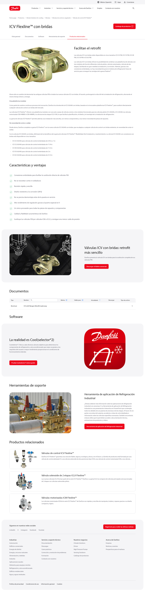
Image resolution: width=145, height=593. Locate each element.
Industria (12, 559)
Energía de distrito (15, 549)
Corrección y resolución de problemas (54, 552)
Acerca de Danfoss (112, 540)
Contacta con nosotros (49, 559)
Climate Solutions (79, 543)
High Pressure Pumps (80, 549)
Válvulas (47, 18)
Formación (45, 556)
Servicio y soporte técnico (51, 540)
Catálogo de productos (81, 556)
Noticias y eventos (112, 546)
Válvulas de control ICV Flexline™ (82, 18)
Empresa (108, 543)
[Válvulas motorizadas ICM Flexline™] (24, 503)
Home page (12, 18)
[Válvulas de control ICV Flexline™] (24, 459)
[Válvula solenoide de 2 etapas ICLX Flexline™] (24, 481)
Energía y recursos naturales (18, 552)
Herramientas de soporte (57, 36)
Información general (48, 584)
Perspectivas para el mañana (115, 549)
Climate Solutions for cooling (34, 18)
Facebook (33, 530)
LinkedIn (12, 530)
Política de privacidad (16, 584)
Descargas (45, 546)
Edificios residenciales (16, 571)
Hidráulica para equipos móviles (19, 565)
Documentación (47, 543)
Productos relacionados (77, 36)
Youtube (41, 530)
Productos (21, 18)
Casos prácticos (46, 549)
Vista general (16, 36)
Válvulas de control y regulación (61, 18)
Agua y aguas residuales (17, 574)
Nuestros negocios (80, 540)
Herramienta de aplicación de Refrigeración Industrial (104, 426)
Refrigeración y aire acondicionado (20, 568)
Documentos (29, 36)
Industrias (13, 540)
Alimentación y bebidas (17, 556)
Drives (76, 546)
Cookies (59, 584)
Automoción (13, 543)
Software (41, 36)
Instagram (24, 530)
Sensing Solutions (79, 552)
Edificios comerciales (16, 546)
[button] (117, 2)
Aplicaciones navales (16, 562)
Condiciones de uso (32, 584)
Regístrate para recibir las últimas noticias (119, 527)
